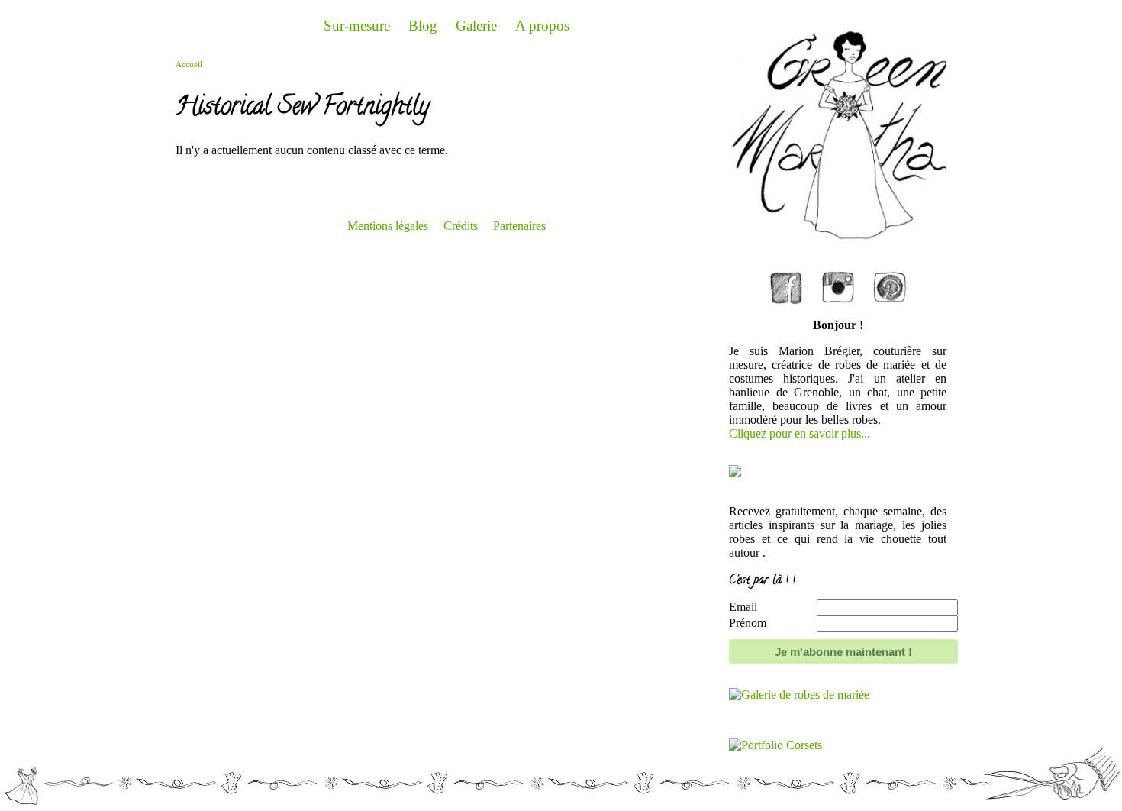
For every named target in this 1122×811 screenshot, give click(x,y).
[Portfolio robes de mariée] (799, 694)
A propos (542, 26)
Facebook (786, 276)
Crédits (460, 225)
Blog (422, 26)
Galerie (476, 26)
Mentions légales (387, 225)
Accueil (189, 64)
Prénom (747, 622)
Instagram (838, 276)
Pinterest (890, 276)
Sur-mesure (357, 26)
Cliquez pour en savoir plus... (799, 433)
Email (743, 606)
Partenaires (519, 225)
